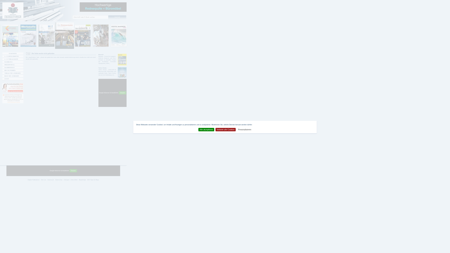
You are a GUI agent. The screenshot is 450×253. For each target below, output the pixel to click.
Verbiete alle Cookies (225, 130)
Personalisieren (244, 130)
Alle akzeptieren (206, 130)
